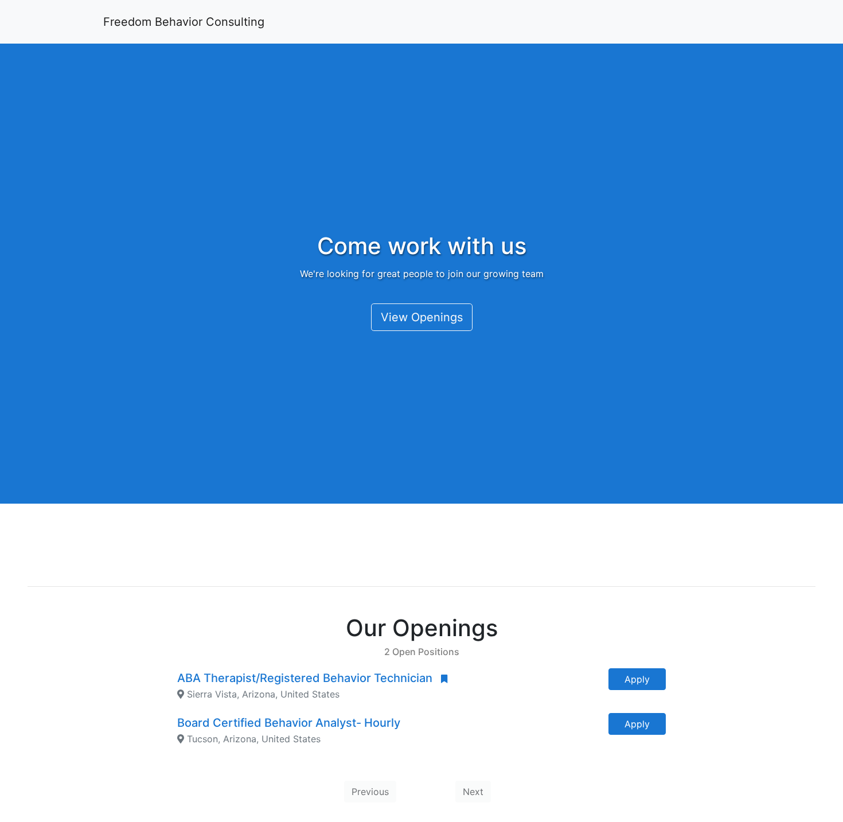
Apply (637, 679)
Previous (370, 791)
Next (473, 791)
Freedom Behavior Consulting (183, 22)
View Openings (422, 317)
